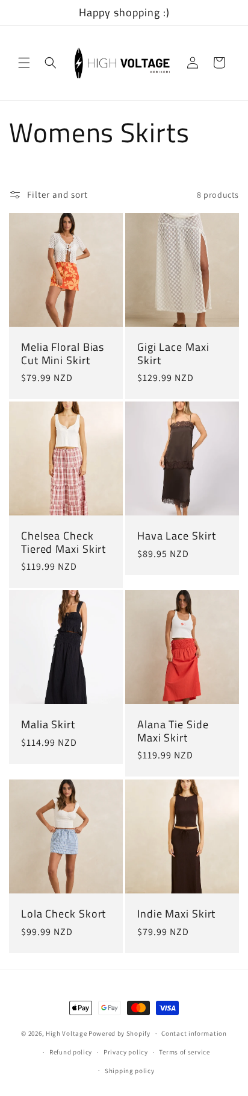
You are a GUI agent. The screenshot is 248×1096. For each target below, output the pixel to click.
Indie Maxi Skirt (176, 914)
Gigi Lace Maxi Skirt (173, 354)
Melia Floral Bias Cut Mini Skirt (62, 354)
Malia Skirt (48, 724)
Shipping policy (130, 1070)
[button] (24, 62)
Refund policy (70, 1052)
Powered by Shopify (119, 1033)
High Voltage (66, 1033)
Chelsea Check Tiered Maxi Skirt (63, 542)
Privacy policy (126, 1052)
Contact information (193, 1033)
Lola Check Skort (63, 914)
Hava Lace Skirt (176, 536)
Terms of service (184, 1052)
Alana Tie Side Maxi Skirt (173, 731)
